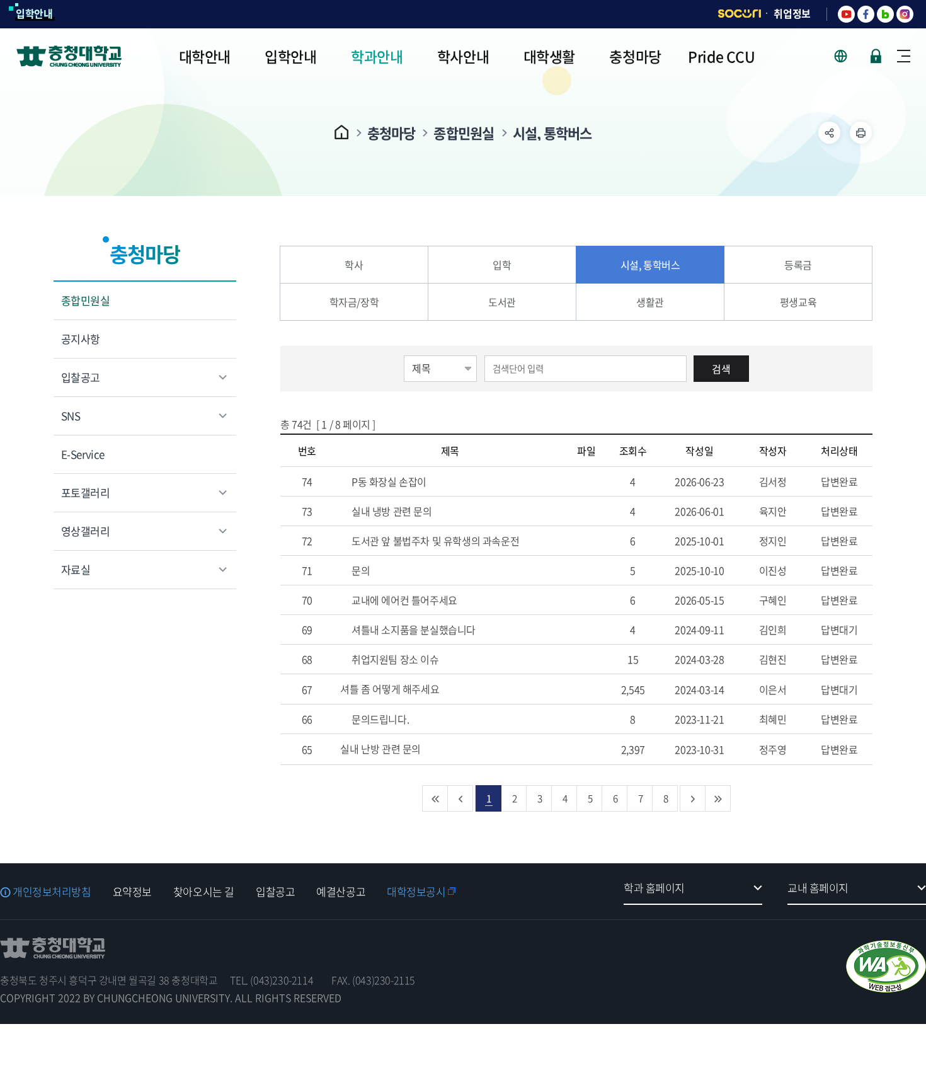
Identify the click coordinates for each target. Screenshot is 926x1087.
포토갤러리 (85, 492)
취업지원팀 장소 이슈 (393, 659)
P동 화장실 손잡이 (387, 481)
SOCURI (739, 13)
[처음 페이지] (435, 798)
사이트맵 (904, 56)
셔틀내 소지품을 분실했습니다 (412, 629)
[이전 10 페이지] (460, 798)
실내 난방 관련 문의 (381, 748)
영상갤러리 (85, 531)
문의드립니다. (379, 719)
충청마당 (391, 133)
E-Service (83, 454)
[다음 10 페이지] (693, 798)
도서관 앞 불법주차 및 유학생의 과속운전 (434, 540)
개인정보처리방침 (52, 891)
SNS (70, 415)
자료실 (75, 569)
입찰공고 (80, 377)
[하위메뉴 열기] (829, 133)
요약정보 (132, 891)
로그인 (876, 56)
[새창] (846, 14)
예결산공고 (340, 891)
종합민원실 (463, 133)
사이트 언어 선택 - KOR (848, 56)
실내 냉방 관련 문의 (390, 511)
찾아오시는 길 (203, 891)
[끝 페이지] (718, 798)
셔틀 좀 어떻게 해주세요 (390, 688)
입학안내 (34, 13)
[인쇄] (861, 133)
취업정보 (792, 13)
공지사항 (80, 339)
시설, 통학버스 (552, 133)
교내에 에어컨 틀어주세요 (403, 599)
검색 (721, 368)
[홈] (341, 132)
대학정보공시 (416, 891)
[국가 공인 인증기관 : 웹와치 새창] (886, 966)
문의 (359, 570)
